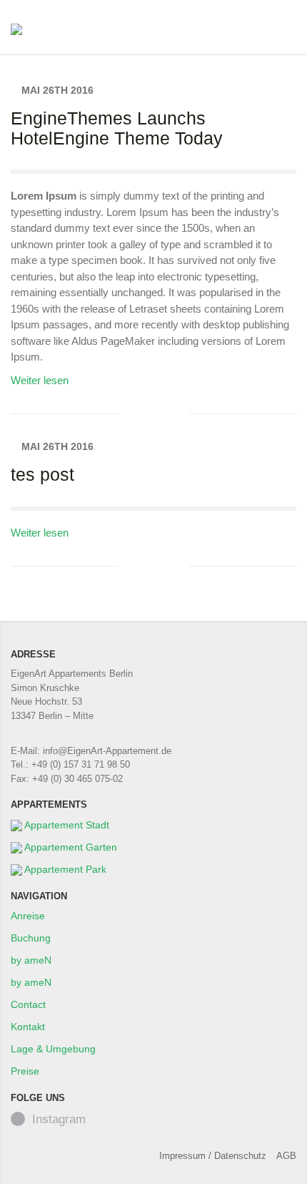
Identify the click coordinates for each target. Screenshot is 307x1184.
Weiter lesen (42, 380)
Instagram (59, 1119)
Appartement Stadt (65, 825)
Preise (25, 1071)
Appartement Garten (69, 847)
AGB (286, 1155)
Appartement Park (64, 869)
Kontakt (28, 1026)
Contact (28, 1004)
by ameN (31, 960)
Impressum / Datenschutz (212, 1155)
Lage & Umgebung (53, 1049)
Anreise (28, 915)
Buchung (31, 938)
